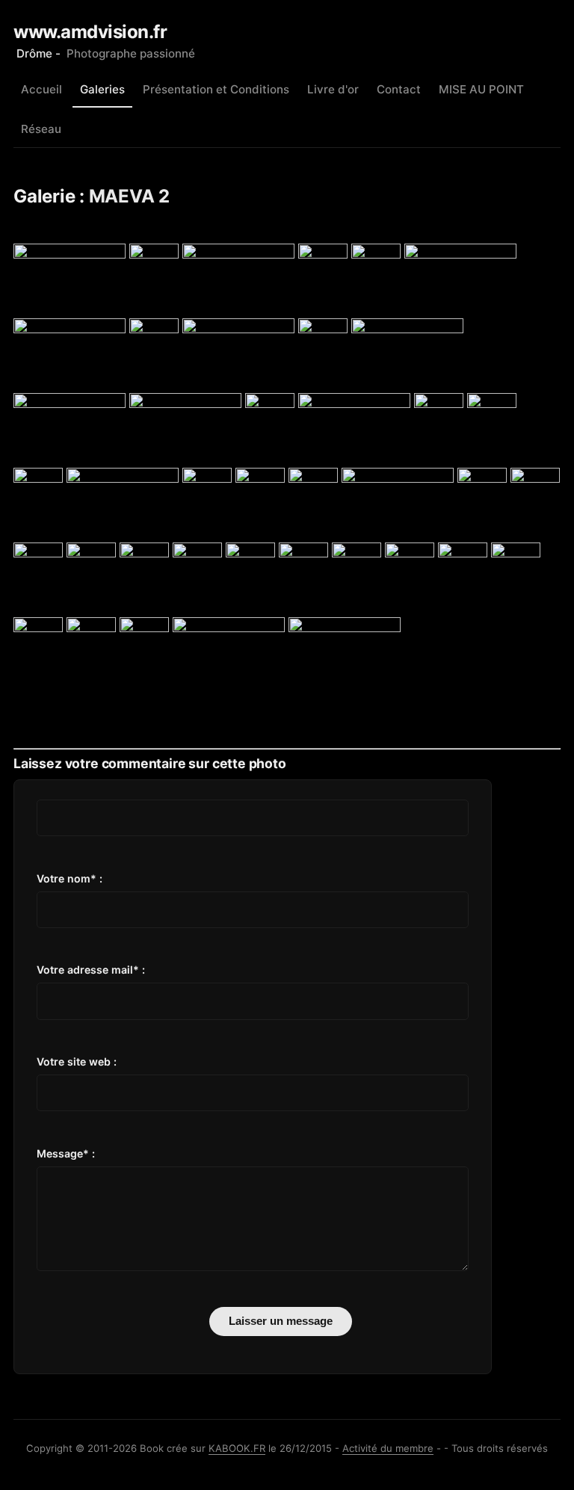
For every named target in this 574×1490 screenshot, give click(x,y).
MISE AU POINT (481, 89)
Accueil (41, 89)
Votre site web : (77, 1061)
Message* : (66, 1153)
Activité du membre (387, 1448)
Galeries (102, 89)
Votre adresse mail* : (91, 969)
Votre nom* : (69, 878)
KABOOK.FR (237, 1448)
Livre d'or (333, 89)
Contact (399, 89)
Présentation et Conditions (216, 89)
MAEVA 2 (129, 196)
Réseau (41, 129)
